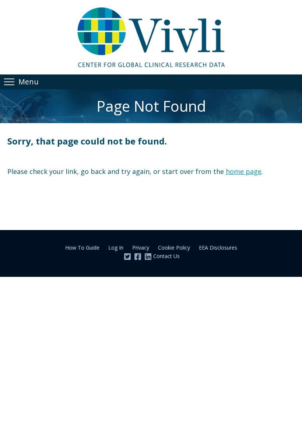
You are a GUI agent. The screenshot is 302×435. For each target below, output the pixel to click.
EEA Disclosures (218, 247)
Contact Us (166, 256)
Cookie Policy (174, 247)
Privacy (140, 247)
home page (243, 171)
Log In (115, 247)
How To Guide (82, 247)
